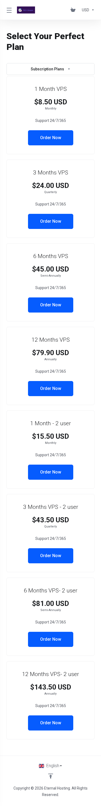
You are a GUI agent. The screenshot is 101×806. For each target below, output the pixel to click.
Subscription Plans (47, 69)
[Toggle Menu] (8, 10)
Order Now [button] (50, 137)
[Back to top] (50, 776)
